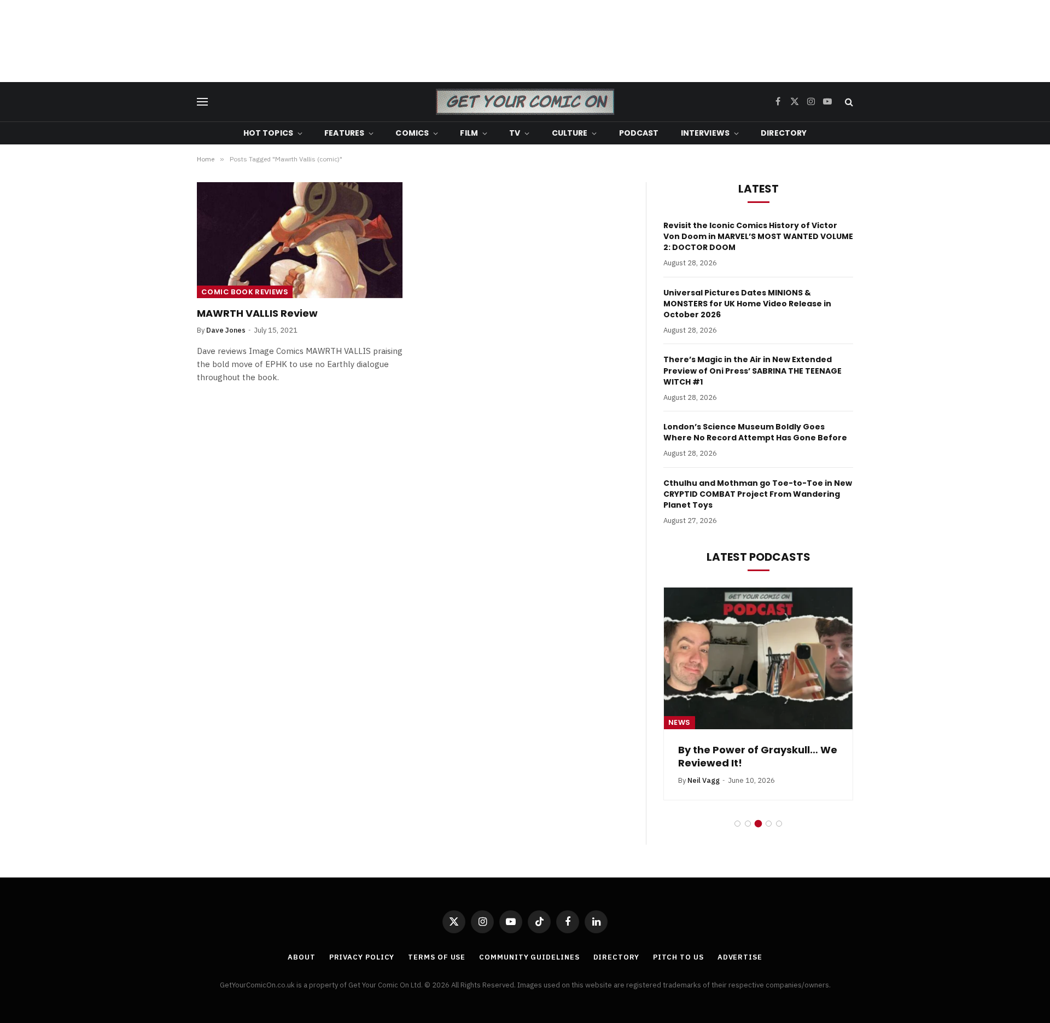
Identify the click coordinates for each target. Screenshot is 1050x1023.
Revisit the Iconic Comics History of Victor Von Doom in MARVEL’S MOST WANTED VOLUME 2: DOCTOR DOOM (758, 236)
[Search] (848, 102)
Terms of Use (436, 957)
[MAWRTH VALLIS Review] (299, 240)
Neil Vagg (703, 780)
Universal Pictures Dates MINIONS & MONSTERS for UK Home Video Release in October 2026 (747, 303)
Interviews (705, 132)
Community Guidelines (529, 957)
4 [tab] (768, 823)
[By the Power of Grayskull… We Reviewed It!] (758, 658)
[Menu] (202, 102)
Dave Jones (226, 330)
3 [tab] (758, 823)
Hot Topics (268, 132)
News (679, 722)
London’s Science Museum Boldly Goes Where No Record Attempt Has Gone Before (755, 432)
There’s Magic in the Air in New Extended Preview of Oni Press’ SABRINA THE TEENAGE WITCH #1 (752, 370)
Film (469, 132)
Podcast (639, 132)
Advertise (740, 957)
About (302, 957)
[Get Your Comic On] (525, 101)
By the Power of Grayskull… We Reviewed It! (757, 756)
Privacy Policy (362, 957)
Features (344, 132)
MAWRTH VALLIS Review (257, 313)
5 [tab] (779, 823)
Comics (412, 132)
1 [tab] (737, 823)
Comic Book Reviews (244, 292)
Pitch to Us (678, 957)
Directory (784, 132)
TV (514, 132)
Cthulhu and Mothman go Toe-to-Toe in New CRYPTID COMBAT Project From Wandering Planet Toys (757, 494)
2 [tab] (748, 823)
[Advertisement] (525, 41)
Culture (570, 132)
